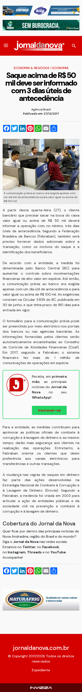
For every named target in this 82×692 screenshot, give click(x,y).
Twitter (29, 547)
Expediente (41, 670)
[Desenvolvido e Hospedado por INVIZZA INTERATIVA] (41, 687)
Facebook (50, 547)
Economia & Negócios (31, 68)
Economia (60, 68)
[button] (6, 46)
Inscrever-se (49, 410)
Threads (35, 552)
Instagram (17, 552)
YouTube (58, 552)
